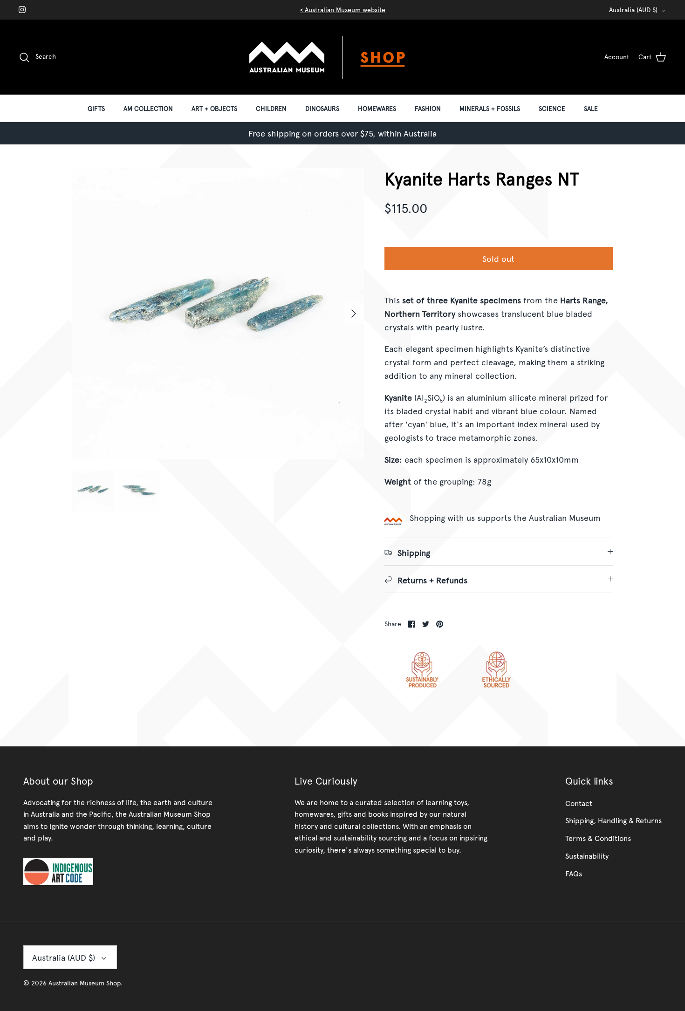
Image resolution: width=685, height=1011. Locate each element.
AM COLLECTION (148, 108)
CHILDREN (271, 108)
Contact (578, 803)
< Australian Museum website (342, 9)
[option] (218, 313)
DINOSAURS (322, 108)
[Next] (353, 313)
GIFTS (96, 108)
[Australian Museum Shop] (342, 57)
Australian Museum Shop (84, 982)
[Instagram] (22, 9)
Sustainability (587, 855)
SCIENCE (552, 108)
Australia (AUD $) (633, 9)
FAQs (573, 873)
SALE (591, 108)
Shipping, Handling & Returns (613, 820)
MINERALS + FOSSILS (489, 108)
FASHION (428, 108)
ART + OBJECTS (214, 108)
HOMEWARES (377, 108)
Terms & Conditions (598, 838)
